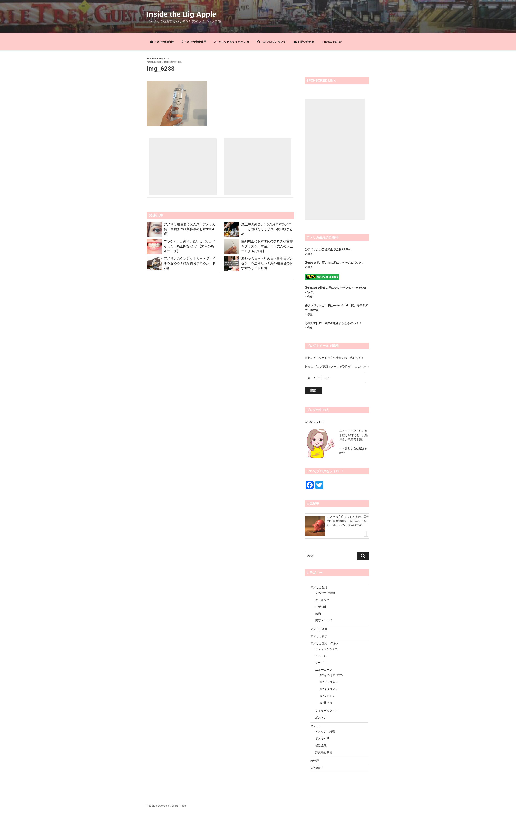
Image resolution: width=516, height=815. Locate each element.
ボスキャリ (322, 738)
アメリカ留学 (318, 629)
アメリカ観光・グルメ (324, 643)
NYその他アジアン (332, 675)
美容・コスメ (323, 620)
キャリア (316, 726)
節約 (318, 613)
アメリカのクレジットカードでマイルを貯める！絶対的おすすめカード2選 (189, 263)
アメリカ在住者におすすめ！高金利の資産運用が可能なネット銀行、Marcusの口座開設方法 (348, 521)
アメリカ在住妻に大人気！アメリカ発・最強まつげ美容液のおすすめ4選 (189, 229)
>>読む (309, 254)
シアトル (321, 656)
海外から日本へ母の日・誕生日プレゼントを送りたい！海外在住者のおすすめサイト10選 (267, 263)
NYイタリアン (329, 689)
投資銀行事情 (323, 752)
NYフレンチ (327, 695)
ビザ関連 (321, 606)
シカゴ (319, 662)
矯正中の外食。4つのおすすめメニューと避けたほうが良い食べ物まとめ (267, 229)
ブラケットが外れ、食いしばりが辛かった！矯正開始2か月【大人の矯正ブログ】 (189, 246)
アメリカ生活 (318, 587)
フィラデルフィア (326, 710)
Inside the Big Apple (181, 14)
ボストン (321, 717)
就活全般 (321, 745)
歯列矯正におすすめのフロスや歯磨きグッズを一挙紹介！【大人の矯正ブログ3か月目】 (267, 246)
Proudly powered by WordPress (166, 805)
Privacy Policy (332, 41)
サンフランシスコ (326, 649)
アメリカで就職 (325, 731)
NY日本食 (326, 702)
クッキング (322, 600)
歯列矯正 (316, 767)
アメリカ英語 (318, 636)
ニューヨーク (323, 669)
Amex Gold (340, 305)
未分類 (314, 760)
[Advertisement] (183, 166)
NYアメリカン (329, 682)
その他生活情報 (325, 593)
